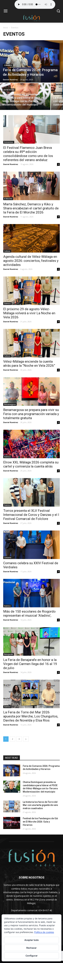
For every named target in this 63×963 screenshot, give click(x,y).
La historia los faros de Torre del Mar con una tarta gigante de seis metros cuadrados (40, 805)
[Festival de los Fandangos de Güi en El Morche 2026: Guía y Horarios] (11, 823)
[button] (58, 11)
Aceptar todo (31, 940)
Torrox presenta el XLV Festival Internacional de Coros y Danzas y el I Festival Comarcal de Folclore (31, 515)
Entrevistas (9, 90)
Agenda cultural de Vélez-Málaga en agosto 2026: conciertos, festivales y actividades (30, 261)
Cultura (7, 251)
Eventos (58, 93)
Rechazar (31, 947)
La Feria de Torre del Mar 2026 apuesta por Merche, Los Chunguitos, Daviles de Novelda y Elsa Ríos (30, 716)
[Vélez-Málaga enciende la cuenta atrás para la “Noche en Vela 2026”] (31, 343)
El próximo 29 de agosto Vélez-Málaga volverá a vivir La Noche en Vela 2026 (29, 313)
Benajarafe (8, 654)
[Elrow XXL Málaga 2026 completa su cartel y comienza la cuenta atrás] (31, 444)
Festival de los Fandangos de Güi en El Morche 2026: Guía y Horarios (40, 821)
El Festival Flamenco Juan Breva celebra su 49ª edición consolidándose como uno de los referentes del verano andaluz (28, 154)
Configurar (32, 955)
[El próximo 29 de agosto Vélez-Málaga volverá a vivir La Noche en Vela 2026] (31, 290)
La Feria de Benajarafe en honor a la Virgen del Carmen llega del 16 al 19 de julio (30, 664)
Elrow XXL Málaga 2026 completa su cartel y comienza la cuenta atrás (30, 464)
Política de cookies (44, 932)
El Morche (8, 199)
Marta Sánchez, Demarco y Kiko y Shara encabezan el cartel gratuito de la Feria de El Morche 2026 (31, 208)
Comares (8, 65)
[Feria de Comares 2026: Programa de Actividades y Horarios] (31, 61)
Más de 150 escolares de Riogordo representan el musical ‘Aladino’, (29, 613)
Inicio (5, 27)
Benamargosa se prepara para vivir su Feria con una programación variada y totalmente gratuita (31, 414)
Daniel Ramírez (10, 164)
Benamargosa (10, 404)
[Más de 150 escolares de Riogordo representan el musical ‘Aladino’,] (31, 593)
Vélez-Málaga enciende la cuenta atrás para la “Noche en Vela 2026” (29, 364)
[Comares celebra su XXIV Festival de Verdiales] (31, 545)
